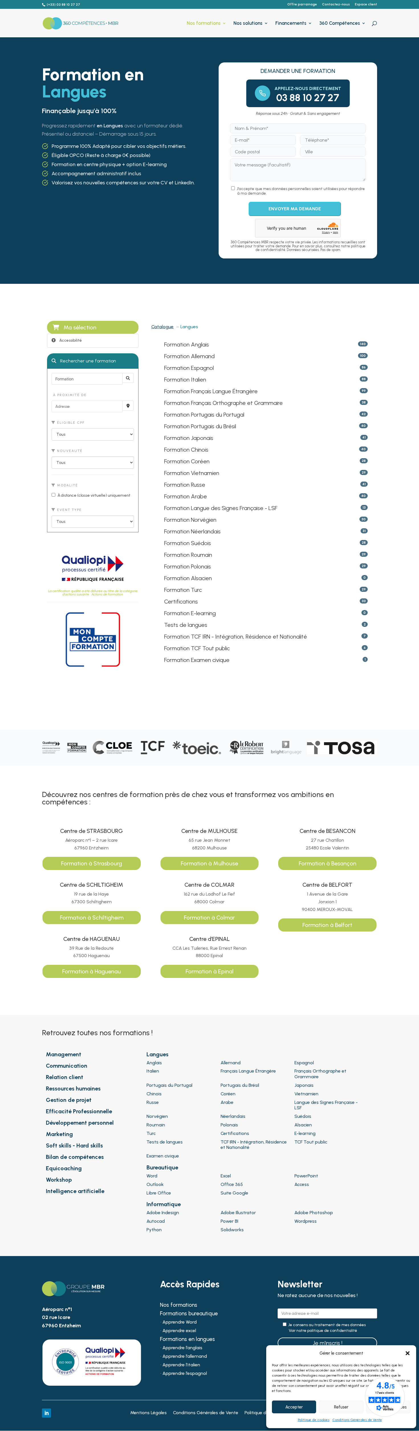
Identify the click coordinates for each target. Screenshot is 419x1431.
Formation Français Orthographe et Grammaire (223, 402)
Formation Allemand (189, 356)
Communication (66, 1065)
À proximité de (69, 395)
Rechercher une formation (87, 361)
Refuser (341, 1407)
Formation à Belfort (327, 925)
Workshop (59, 1179)
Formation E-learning (190, 613)
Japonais (304, 1085)
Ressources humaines (73, 1088)
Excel (226, 1176)
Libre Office (159, 1193)
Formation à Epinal (209, 971)
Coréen (228, 1093)
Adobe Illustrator (238, 1212)
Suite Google (234, 1193)
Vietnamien (306, 1093)
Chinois (154, 1093)
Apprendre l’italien (181, 1365)
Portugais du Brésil (240, 1085)
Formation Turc (183, 589)
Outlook (155, 1184)
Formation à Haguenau (91, 971)
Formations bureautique (189, 1314)
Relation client (64, 1077)
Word (152, 1176)
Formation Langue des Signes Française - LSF (220, 508)
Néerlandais (233, 1116)
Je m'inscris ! (327, 1343)
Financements (290, 23)
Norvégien (157, 1116)
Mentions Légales (148, 1413)
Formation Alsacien (188, 578)
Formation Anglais (186, 344)
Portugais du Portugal (169, 1085)
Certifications (181, 601)
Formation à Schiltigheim (91, 917)
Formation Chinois (186, 449)
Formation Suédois (187, 543)
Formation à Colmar (209, 917)
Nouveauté (69, 451)
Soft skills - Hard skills (74, 1145)
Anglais (154, 1062)
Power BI (229, 1221)
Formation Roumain (188, 554)
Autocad (156, 1221)
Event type (69, 510)
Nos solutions (248, 23)
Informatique (164, 1204)
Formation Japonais (188, 438)
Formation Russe (184, 484)
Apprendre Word (179, 1322)
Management (63, 1054)
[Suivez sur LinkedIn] (46, 1413)
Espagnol (304, 1062)
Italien (153, 1071)
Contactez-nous (336, 4)
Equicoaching (64, 1168)
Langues (157, 1054)
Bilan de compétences (75, 1156)
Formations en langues (187, 1339)
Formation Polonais (187, 566)
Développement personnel (80, 1122)
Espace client (366, 4)
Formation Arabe (185, 496)
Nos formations (204, 23)
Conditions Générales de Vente (357, 1420)
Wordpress (305, 1221)
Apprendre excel (179, 1331)
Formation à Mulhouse (209, 863)
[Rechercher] (128, 378)
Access (301, 1184)
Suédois (302, 1116)
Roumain (156, 1125)
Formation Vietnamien (191, 473)
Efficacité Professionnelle (79, 1111)
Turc (151, 1133)
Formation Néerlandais (192, 531)
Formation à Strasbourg (91, 863)
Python (154, 1229)
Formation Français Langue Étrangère (211, 391)
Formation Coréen (187, 461)
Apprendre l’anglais (182, 1348)
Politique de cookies (313, 1420)
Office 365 (232, 1184)
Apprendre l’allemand (184, 1356)
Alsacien (303, 1125)
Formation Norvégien (190, 519)
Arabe (227, 1102)
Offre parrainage (302, 4)
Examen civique (163, 1156)
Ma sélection (80, 327)
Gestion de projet (68, 1099)
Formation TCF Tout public (197, 648)
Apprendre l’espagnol (184, 1373)
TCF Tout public (310, 1142)
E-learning (305, 1133)
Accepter (294, 1407)
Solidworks (232, 1229)
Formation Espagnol (189, 367)
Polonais (229, 1125)
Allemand (231, 1062)
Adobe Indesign (163, 1212)
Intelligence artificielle (75, 1191)
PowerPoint (306, 1176)
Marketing (59, 1134)
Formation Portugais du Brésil (200, 426)
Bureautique (162, 1167)
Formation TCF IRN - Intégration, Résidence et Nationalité (235, 636)
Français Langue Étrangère (248, 1071)
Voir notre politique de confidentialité (323, 1331)
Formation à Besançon (327, 863)
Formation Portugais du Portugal (204, 414)
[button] (407, 1353)
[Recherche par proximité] (128, 406)
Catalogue (162, 326)
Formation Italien (185, 379)
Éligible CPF (70, 423)
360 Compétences (339, 23)
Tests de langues (185, 624)
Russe (153, 1102)
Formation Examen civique (196, 660)
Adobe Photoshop (313, 1212)
